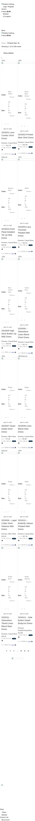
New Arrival (5, 745)
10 (21, 651)
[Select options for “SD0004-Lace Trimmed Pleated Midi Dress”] (20, 180)
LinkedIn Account (7, 704)
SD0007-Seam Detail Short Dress (8, 429)
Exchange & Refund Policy (10, 725)
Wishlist (4, 773)
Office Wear (12, 436)
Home (3, 43)
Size (3, 110)
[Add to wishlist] (3, 88)
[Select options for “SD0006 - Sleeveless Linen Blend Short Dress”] (20, 279)
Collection (4, 756)
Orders (3, 766)
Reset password (7, 780)
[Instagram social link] (17, 1)
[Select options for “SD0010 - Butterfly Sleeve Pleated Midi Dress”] (20, 473)
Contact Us (5, 735)
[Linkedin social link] (20, 19)
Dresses (4, 143)
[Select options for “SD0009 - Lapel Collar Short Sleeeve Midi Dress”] (3, 473)
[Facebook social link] (12, 1)
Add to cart (7, 129)
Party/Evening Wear (25, 630)
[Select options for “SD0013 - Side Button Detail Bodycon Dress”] (20, 568)
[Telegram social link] (22, 19)
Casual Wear (12, 143)
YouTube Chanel (7, 700)
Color (3, 95)
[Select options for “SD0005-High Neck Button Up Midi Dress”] (3, 279)
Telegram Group (7, 711)
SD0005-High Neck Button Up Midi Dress (8, 333)
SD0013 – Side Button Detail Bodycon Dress (25, 620)
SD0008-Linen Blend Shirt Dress (25, 429)
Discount (4, 728)
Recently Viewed (7, 769)
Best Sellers (5, 752)
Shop (3, 742)
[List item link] (17, 679)
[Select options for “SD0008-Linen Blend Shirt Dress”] (20, 379)
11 (24, 651)
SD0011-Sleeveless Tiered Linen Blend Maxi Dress (7, 623)
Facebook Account (7, 693)
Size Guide (5, 760)
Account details (6, 777)
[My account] (2, 38)
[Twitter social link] (15, 1)
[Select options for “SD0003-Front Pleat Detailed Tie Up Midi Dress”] (3, 180)
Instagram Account (7, 697)
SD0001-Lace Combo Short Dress (7, 135)
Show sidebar (9, 53)
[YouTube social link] (20, 1)
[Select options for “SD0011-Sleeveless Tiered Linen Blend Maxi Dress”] (3, 568)
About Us (4, 721)
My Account (5, 732)
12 (28, 651)
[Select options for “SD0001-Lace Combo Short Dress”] (3, 83)
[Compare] (14, 83)
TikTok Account (6, 708)
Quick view (9, 83)
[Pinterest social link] (22, 1)
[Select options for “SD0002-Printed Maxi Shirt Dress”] (20, 83)
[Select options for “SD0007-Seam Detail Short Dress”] (3, 379)
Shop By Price (6, 749)
